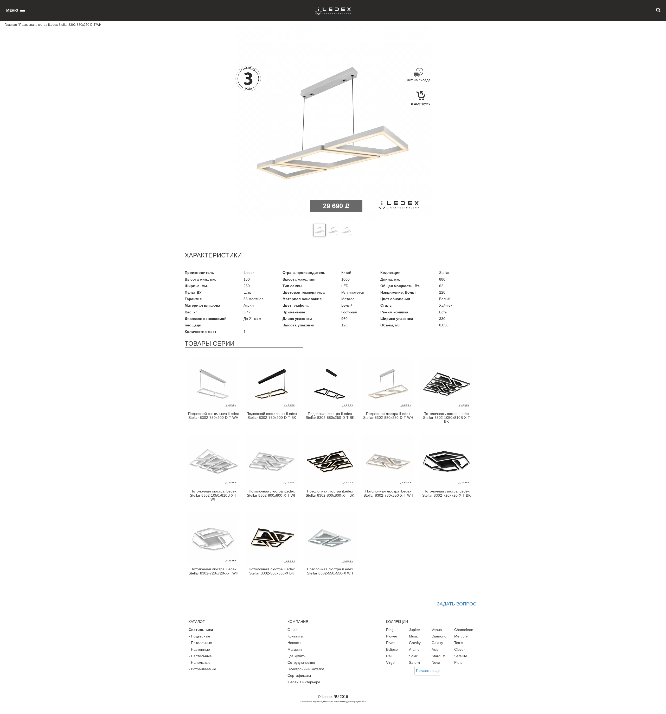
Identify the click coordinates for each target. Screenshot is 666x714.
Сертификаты (299, 675)
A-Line (414, 649)
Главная (11, 25)
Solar (413, 656)
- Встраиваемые (202, 669)
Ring (390, 630)
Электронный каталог (305, 669)
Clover (459, 649)
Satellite (460, 656)
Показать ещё (428, 670)
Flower (391, 636)
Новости (294, 643)
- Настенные (199, 649)
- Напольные (199, 662)
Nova (436, 662)
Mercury (461, 636)
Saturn (414, 662)
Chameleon (463, 630)
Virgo (390, 662)
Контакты (295, 636)
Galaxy (437, 643)
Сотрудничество (301, 662)
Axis (435, 649)
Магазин (294, 649)
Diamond (439, 636)
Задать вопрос (456, 603)
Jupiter (414, 630)
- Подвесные (199, 636)
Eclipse (392, 649)
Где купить (296, 656)
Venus (437, 630)
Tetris (458, 643)
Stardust (438, 656)
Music (414, 636)
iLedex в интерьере (303, 682)
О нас (292, 630)
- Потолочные (200, 643)
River (390, 643)
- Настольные (200, 656)
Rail (389, 656)
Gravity (415, 643)
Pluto (458, 662)
